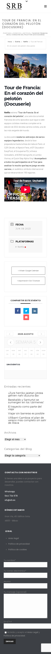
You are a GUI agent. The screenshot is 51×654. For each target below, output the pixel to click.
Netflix (26, 33)
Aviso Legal (32, 632)
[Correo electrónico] (26, 317)
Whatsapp (10, 491)
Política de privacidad (19, 543)
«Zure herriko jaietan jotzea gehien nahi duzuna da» (25, 394)
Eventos (17, 33)
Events (17, 42)
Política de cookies (17, 549)
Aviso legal (13, 538)
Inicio (10, 42)
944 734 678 (11, 495)
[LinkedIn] (35, 311)
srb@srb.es (10, 500)
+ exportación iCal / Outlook (28, 281)
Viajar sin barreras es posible (26, 413)
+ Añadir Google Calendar (28, 271)
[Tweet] (26, 311)
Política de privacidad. (14, 635)
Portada (7, 33)
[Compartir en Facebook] (18, 311)
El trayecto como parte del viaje (25, 408)
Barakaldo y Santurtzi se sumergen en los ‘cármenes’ (26, 401)
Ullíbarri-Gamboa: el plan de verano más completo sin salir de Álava (27, 420)
